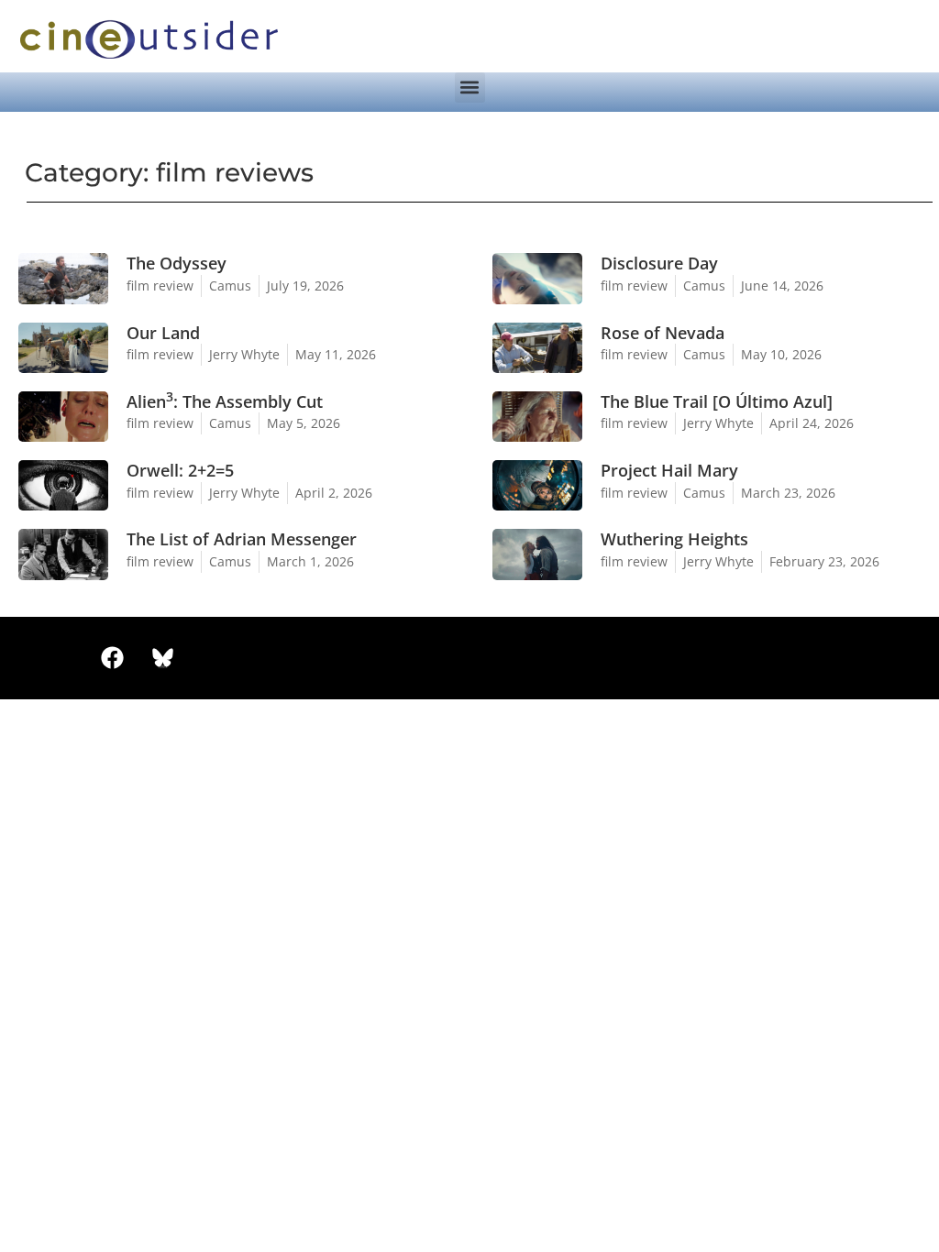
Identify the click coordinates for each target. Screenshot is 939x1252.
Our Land (163, 333)
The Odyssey (176, 263)
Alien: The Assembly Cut (225, 401)
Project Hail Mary (669, 470)
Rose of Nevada (662, 333)
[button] (470, 87)
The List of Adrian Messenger (242, 539)
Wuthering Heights (674, 539)
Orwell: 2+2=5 (180, 470)
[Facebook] (112, 658)
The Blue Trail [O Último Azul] (717, 401)
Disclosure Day (659, 263)
